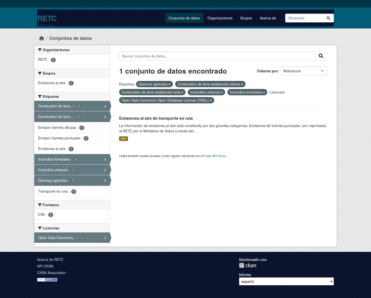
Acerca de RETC (50, 259)
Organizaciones (219, 17)
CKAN (247, 265)
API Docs (218, 156)
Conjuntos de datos (184, 17)
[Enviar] (328, 18)
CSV (123, 138)
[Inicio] (41, 38)
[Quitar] (169, 84)
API (202, 156)
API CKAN (45, 266)
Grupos (246, 17)
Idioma (245, 274)
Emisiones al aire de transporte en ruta (156, 118)
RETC (47, 18)
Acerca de (268, 17)
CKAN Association (51, 272)
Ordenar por (267, 70)
